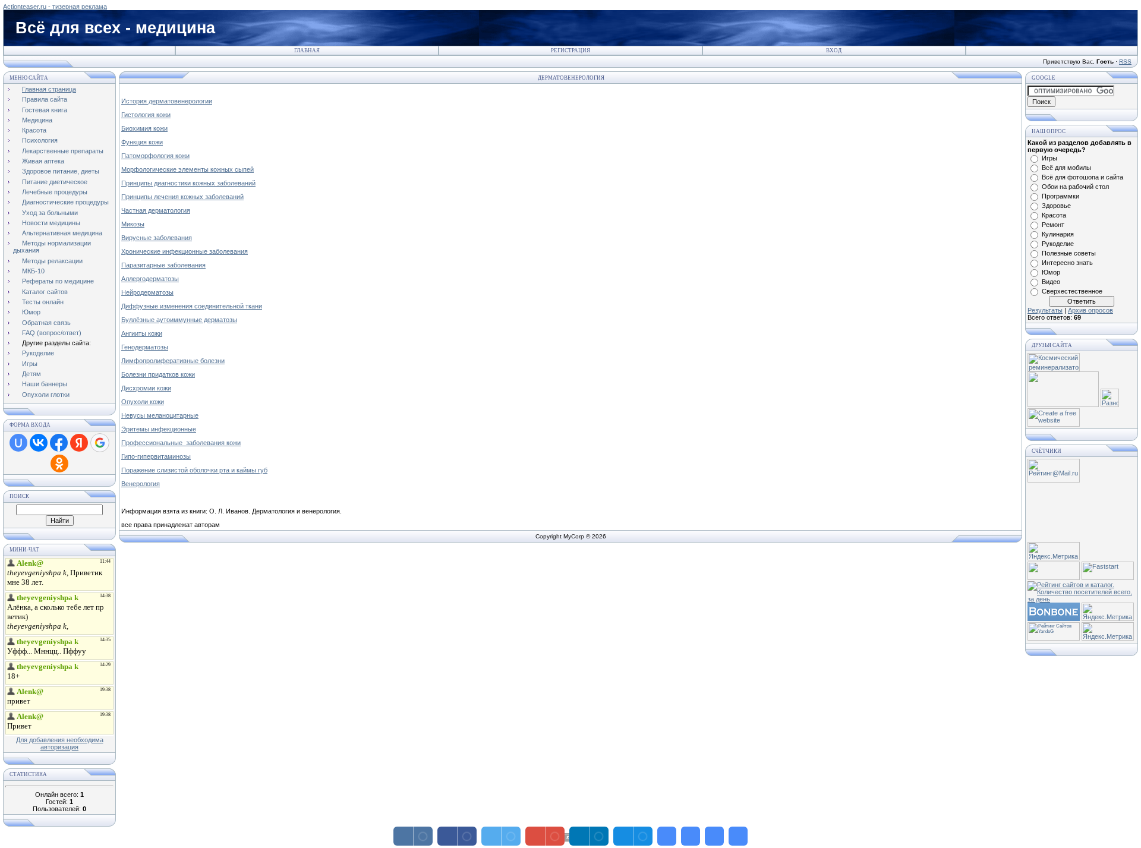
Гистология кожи (146, 114)
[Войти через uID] (18, 443)
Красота (1054, 215)
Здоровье (1056, 205)
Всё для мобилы (1066, 167)
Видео (1051, 281)
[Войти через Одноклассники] (59, 463)
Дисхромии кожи (146, 388)
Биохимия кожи (144, 128)
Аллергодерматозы (150, 278)
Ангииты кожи (141, 333)
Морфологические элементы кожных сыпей (187, 169)
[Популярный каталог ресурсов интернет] (1053, 618)
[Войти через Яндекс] (79, 443)
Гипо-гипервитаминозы (156, 456)
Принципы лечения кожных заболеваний (182, 196)
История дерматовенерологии (166, 101)
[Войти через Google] (99, 442)
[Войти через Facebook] (59, 443)
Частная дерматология (155, 210)
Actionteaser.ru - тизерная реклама (55, 6)
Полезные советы (1069, 253)
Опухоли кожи (142, 401)
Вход (833, 50)
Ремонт (1053, 224)
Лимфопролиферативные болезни (173, 360)
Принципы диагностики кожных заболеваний (188, 183)
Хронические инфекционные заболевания (184, 251)
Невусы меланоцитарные (159, 415)
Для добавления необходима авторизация (59, 743)
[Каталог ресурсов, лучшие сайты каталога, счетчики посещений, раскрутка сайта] (1053, 577)
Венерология (140, 483)
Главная (307, 50)
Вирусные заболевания (156, 237)
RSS (1125, 61)
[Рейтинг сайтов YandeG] (1053, 639)
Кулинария (1058, 234)
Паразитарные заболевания (163, 265)
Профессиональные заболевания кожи (181, 442)
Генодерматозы (144, 347)
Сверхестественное (1072, 291)
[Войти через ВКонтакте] (39, 443)
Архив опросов (1090, 310)
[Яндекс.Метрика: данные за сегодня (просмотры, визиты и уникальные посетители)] (1053, 551)
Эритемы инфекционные (158, 429)
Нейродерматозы (147, 292)
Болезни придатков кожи (158, 374)
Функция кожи (142, 142)
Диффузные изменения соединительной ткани (191, 306)
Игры (1049, 158)
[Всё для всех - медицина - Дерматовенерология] (666, 836)
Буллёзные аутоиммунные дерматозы (179, 319)
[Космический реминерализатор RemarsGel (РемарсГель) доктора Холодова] (1053, 369)
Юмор (1051, 272)
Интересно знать (1067, 262)
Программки (1060, 196)
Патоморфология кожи (155, 155)
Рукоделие (1058, 243)
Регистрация (570, 50)
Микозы (132, 224)
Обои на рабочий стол (1075, 186)
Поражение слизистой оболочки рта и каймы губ (194, 470)
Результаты (1045, 310)
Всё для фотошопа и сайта (1082, 177)
